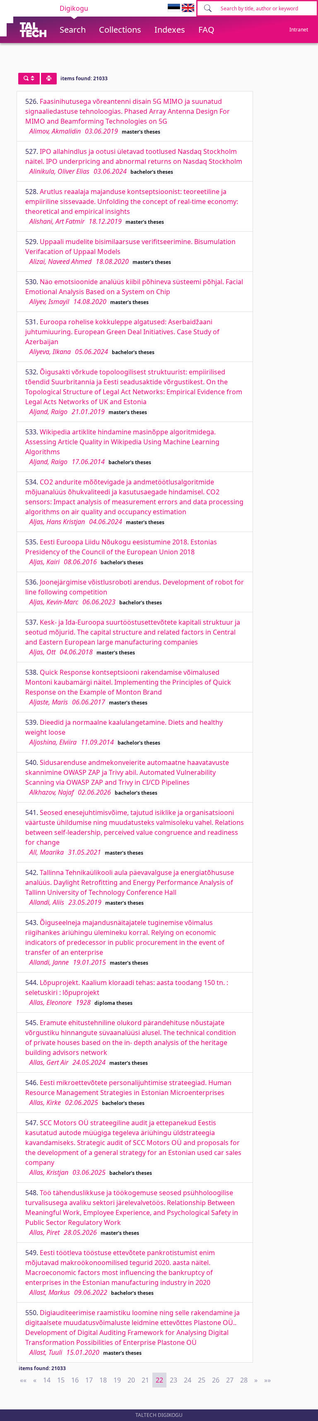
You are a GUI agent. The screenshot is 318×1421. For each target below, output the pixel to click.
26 (215, 1380)
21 (145, 1380)
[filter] (29, 78)
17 (89, 1380)
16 (75, 1380)
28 (244, 1380)
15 (61, 1380)
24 (187, 1380)
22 (159, 1380)
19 (117, 1380)
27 (230, 1380)
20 (131, 1380)
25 (201, 1380)
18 (103, 1380)
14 (47, 1380)
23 (173, 1380)
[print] (49, 78)
